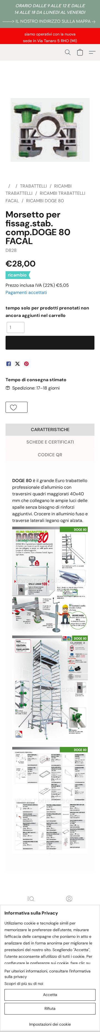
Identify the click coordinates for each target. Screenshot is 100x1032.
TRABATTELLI (33, 186)
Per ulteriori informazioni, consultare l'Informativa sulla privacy (47, 974)
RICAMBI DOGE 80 (45, 201)
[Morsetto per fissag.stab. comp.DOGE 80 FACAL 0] (50, 130)
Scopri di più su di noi (23, 983)
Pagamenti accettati (26, 292)
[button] (67, 52)
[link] (50, 21)
